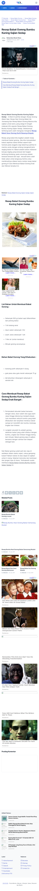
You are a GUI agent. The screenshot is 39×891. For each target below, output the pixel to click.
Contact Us (25, 868)
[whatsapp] (14, 492)
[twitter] (10, 492)
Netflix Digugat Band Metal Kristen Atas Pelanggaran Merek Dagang (20, 824)
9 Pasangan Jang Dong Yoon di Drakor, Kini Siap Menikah (21, 845)
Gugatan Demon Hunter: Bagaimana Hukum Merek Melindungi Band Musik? (21, 831)
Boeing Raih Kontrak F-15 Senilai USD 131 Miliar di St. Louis (21, 838)
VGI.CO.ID (5, 883)
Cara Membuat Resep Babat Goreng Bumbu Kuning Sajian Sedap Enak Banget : (18, 86)
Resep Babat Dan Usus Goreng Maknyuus (9, 569)
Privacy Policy (26, 866)
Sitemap (25, 863)
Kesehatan (6, 871)
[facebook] (6, 492)
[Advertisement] (19, 101)
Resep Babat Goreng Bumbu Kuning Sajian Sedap (18, 82)
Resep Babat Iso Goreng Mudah (28, 569)
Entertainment (7, 868)
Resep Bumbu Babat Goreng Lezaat (8, 515)
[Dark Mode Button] (36, 3)
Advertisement (8, 860)
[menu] (3, 3)
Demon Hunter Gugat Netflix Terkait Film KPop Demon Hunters (22, 817)
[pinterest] (21, 492)
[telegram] (17, 492)
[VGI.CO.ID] (19, 2)
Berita (5, 863)
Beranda (25, 860)
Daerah (5, 866)
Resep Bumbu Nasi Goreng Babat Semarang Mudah (18, 549)
